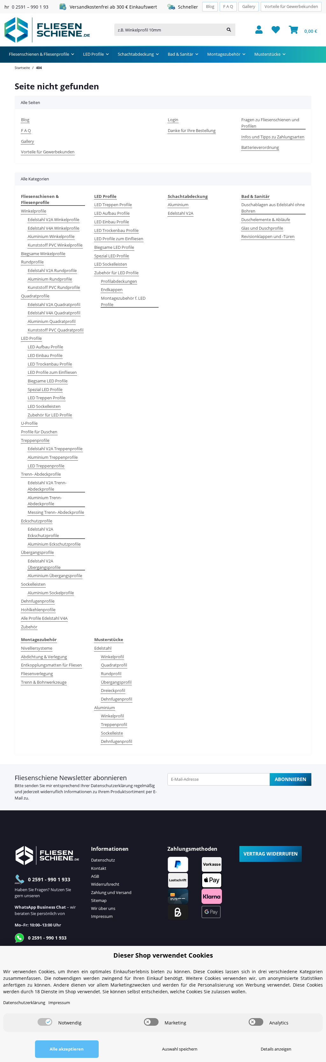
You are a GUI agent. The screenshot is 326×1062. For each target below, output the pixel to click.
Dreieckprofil (113, 690)
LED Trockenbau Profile (50, 364)
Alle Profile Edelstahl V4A (44, 618)
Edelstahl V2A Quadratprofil (54, 304)
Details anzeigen (276, 1049)
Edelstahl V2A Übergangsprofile (44, 564)
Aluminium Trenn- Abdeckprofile (45, 501)
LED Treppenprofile (46, 466)
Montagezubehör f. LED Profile (123, 301)
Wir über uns (103, 908)
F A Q (228, 6)
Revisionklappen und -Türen (267, 236)
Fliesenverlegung (37, 673)
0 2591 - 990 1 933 (49, 879)
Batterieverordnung (260, 147)
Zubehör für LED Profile (50, 415)
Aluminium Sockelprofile (51, 593)
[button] (259, 30)
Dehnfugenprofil (116, 699)
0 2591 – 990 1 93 (30, 7)
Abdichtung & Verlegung (44, 657)
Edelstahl (102, 648)
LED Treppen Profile (46, 398)
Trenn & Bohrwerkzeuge (44, 682)
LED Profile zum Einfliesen (52, 372)
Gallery (248, 6)
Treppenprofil (114, 724)
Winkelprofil (112, 657)
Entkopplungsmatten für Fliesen (51, 665)
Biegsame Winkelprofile (43, 253)
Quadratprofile (35, 296)
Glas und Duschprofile (262, 228)
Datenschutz (103, 860)
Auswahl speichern (179, 1049)
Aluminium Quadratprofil (51, 321)
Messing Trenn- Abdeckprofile (56, 512)
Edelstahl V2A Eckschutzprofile (43, 532)
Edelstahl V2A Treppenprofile (55, 448)
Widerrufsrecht (105, 884)
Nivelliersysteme (36, 648)
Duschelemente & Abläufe (265, 219)
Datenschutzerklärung (112, 785)
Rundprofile (32, 262)
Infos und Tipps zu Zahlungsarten (272, 137)
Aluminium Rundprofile (50, 279)
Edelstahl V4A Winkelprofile (53, 228)
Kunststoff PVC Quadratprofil (55, 330)
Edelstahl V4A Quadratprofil (54, 313)
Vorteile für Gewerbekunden (291, 6)
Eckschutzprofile (36, 521)
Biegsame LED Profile (47, 381)
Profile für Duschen (39, 432)
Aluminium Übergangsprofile (55, 575)
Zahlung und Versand (111, 892)
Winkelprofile (33, 211)
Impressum (102, 916)
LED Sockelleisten (44, 406)
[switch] (45, 1022)
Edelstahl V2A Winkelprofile (53, 219)
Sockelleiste (112, 733)
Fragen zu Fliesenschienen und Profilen (270, 123)
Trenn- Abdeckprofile (41, 474)
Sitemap (99, 900)
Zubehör (29, 627)
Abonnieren (290, 779)
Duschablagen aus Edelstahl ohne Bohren (273, 208)
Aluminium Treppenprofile (53, 457)
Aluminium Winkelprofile (51, 236)
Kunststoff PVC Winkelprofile (55, 245)
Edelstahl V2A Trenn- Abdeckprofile (47, 486)
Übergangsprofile (37, 552)
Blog (210, 6)
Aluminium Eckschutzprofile (54, 544)
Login (173, 119)
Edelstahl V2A (180, 213)
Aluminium (178, 204)
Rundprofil (111, 673)
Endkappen (112, 289)
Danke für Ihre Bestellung (192, 130)
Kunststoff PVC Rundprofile (54, 287)
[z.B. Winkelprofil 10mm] (228, 30)
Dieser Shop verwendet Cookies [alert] (163, 955)
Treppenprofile (35, 440)
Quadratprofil (114, 665)
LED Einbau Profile (45, 355)
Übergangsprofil (116, 682)
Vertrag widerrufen (271, 853)
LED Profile (31, 338)
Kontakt (98, 868)
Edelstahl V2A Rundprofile (52, 270)
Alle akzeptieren (67, 1049)
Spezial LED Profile (45, 389)
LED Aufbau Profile (45, 347)
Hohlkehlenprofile (38, 609)
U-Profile (29, 423)
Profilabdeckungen (119, 281)
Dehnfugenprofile (37, 601)
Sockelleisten (33, 584)
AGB (95, 876)
